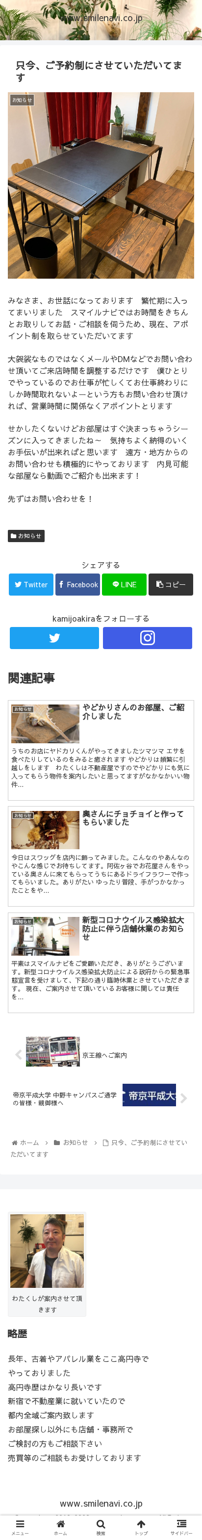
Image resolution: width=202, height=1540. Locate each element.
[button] (181, 1095)
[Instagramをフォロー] (147, 638)
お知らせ (29, 536)
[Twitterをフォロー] (54, 638)
